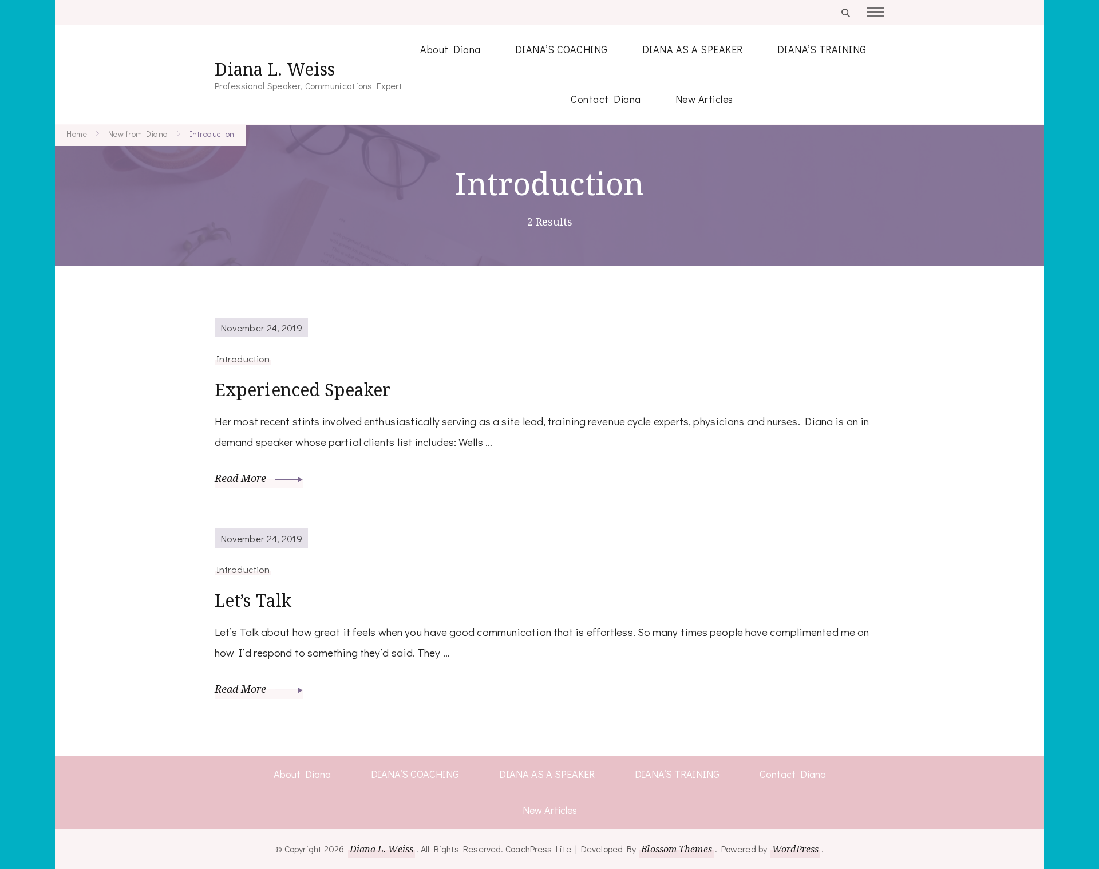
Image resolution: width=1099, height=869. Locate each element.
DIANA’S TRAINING (822, 49)
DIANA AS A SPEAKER (692, 49)
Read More (242, 478)
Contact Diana (606, 99)
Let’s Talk (253, 600)
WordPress (795, 849)
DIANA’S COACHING (561, 49)
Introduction (243, 358)
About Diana (450, 49)
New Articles (704, 99)
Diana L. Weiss (275, 69)
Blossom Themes (676, 849)
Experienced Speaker (302, 389)
